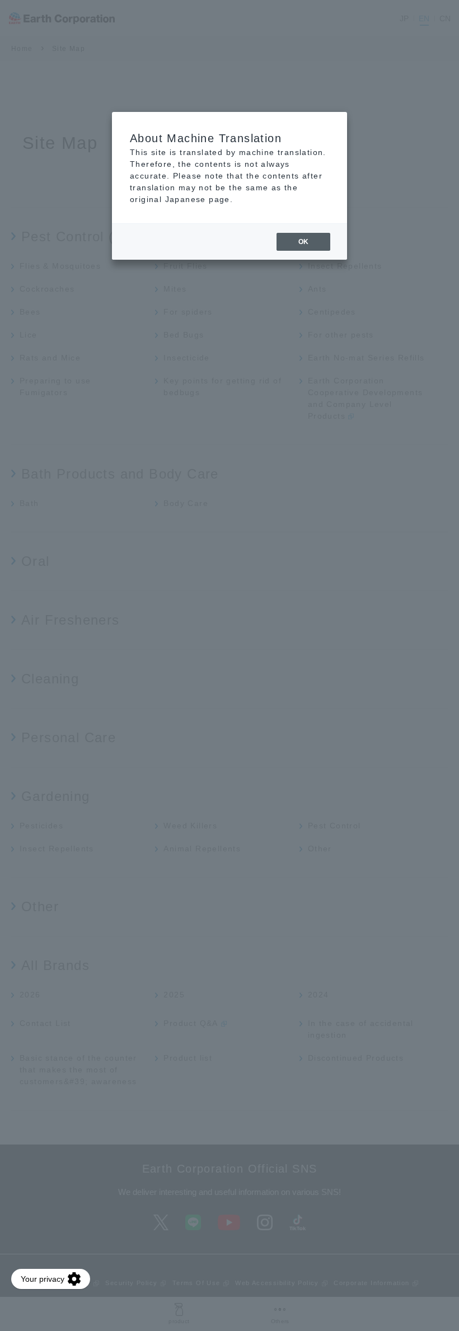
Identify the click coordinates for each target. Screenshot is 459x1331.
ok (303, 242)
